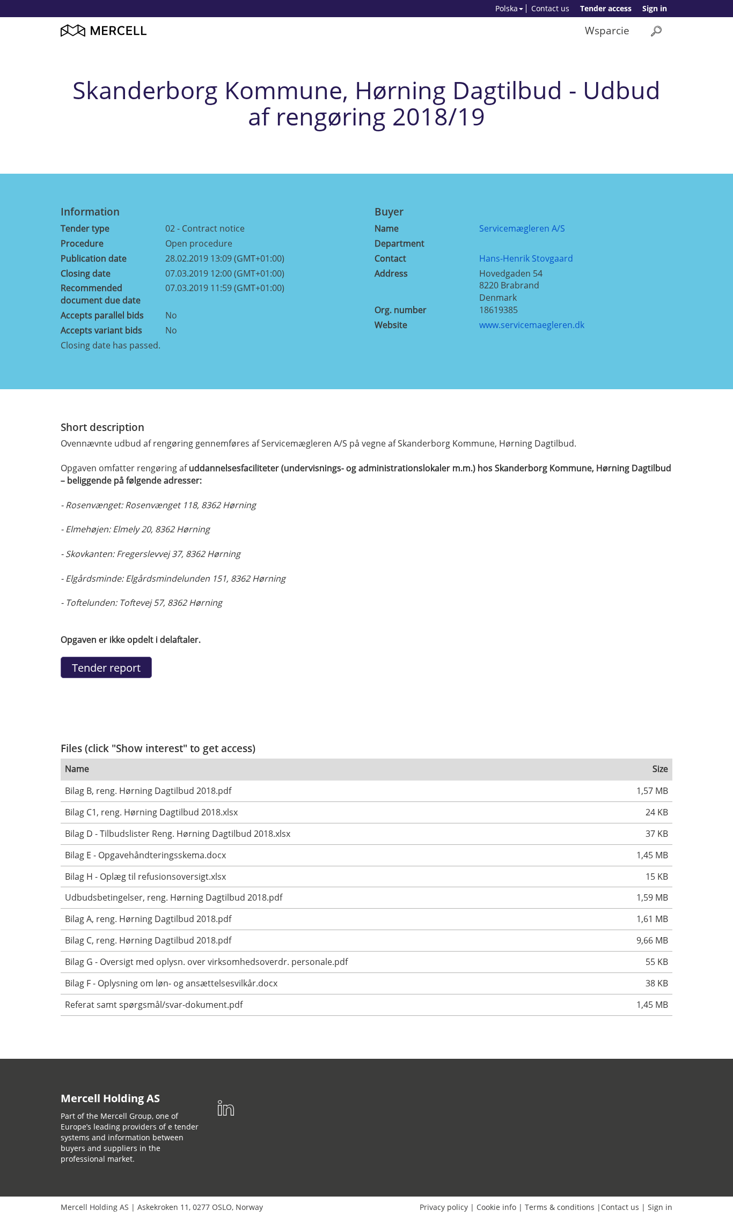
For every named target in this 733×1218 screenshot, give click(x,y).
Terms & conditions (560, 1207)
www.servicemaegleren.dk (531, 325)
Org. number (401, 310)
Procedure (82, 243)
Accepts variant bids (101, 330)
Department (399, 243)
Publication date (94, 258)
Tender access (606, 8)
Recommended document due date (101, 294)
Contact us (550, 8)
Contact (390, 258)
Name (387, 228)
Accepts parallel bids (102, 315)
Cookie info (496, 1207)
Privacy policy (444, 1207)
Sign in (654, 8)
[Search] (656, 30)
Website (391, 325)
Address (391, 273)
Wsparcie (607, 30)
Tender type (85, 228)
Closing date (86, 273)
